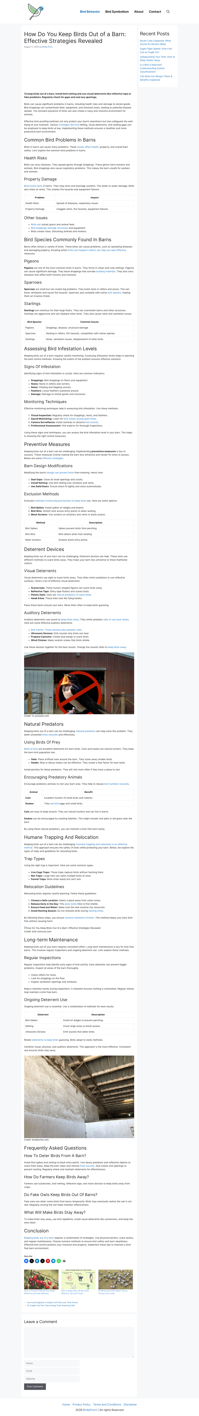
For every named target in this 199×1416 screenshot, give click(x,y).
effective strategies (52, 458)
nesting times (96, 910)
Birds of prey (31, 749)
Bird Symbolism (117, 12)
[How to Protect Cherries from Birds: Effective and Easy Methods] (41, 1279)
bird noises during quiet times (80, 418)
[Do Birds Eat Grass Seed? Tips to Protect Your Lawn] (115, 1279)
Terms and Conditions (107, 1404)
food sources (87, 1165)
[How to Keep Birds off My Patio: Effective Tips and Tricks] (78, 1279)
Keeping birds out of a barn (39, 1237)
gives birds (71, 904)
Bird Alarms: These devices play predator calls (56, 629)
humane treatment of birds (79, 917)
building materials (105, 271)
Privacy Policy (81, 1404)
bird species (114, 292)
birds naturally (50, 734)
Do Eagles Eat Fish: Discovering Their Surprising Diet (51, 1305)
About (138, 12)
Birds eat (36, 224)
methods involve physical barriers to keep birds (60, 500)
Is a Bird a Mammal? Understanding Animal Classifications (152, 68)
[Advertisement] (79, 69)
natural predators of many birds (74, 594)
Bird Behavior (90, 12)
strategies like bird (69, 124)
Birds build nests (33, 186)
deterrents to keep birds (45, 1040)
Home (66, 1404)
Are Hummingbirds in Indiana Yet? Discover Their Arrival (52, 1302)
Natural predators (85, 731)
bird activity (91, 422)
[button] (168, 12)
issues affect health (88, 147)
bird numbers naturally (116, 784)
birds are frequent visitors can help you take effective (97, 250)
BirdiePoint (90, 1410)
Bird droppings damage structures (49, 228)
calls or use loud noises (116, 619)
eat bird (54, 803)
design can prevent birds (60, 472)
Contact (155, 12)
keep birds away (70, 619)
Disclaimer (130, 1404)
